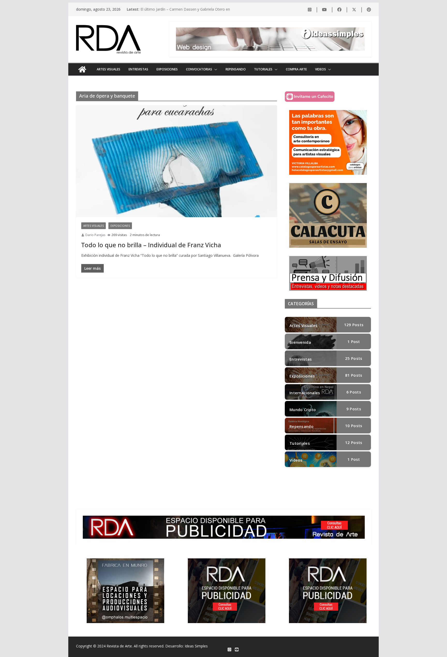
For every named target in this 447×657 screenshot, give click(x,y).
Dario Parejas (95, 235)
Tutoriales (263, 69)
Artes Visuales (108, 69)
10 (353, 425)
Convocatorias (199, 69)
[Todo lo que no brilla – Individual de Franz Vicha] (176, 161)
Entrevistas (138, 69)
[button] (214, 69)
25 (353, 358)
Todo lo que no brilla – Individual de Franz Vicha (151, 244)
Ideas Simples (196, 646)
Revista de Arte (119, 646)
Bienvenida (300, 342)
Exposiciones (167, 69)
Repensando (236, 69)
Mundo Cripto (302, 409)
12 (353, 442)
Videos (320, 69)
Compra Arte (296, 69)
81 (353, 375)
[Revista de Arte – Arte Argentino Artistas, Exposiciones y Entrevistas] (82, 69)
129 (354, 324)
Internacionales (304, 392)
